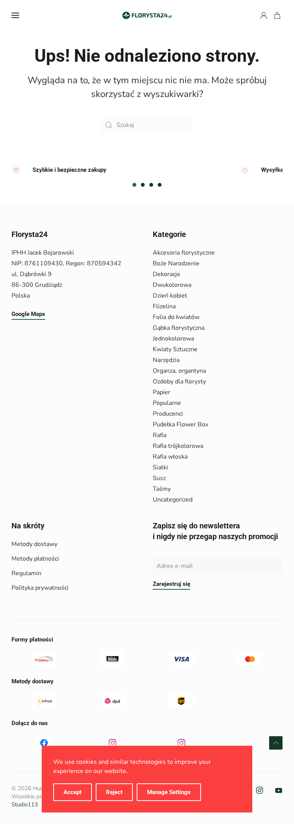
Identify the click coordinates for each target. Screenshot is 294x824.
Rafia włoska (170, 456)
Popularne (167, 403)
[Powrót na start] (147, 15)
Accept (73, 792)
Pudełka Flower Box (180, 424)
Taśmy (162, 489)
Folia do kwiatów (176, 317)
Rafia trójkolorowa (178, 446)
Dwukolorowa (172, 285)
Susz (159, 478)
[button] (15, 15)
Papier (161, 392)
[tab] (134, 185)
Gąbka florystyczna (178, 328)
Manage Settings (169, 792)
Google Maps (28, 314)
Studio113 (24, 804)
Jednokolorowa (173, 338)
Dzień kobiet (170, 295)
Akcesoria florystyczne (184, 252)
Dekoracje (166, 274)
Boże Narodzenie (176, 263)
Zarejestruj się (171, 584)
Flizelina (164, 306)
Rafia (160, 435)
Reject (114, 792)
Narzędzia (166, 360)
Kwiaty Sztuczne (175, 349)
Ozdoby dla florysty (179, 381)
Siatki (160, 467)
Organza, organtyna (179, 371)
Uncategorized (173, 499)
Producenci (168, 414)
